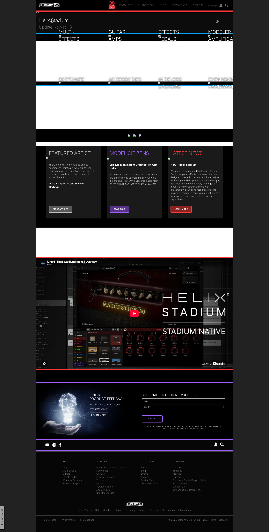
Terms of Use (49, 519)
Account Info (103, 489)
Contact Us (179, 486)
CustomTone (146, 5)
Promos (145, 477)
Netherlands (168, 510)
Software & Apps (71, 483)
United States (84, 510)
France (142, 510)
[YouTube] (47, 444)
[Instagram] (54, 444)
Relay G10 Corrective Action (111, 467)
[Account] (221, 5)
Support (198, 5)
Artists (144, 467)
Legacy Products (105, 477)
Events (144, 473)
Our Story (178, 467)
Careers (177, 477)
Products (125, 5)
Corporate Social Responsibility (189, 480)
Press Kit (177, 473)
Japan (119, 510)
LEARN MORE (181, 209)
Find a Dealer (180, 483)
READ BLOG (119, 209)
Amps (66, 467)
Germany (131, 510)
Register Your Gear (106, 493)
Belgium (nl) (213, 6)
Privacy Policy (68, 519)
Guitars (66, 473)
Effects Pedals (70, 477)
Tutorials (101, 480)
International (185, 510)
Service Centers (105, 486)
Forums (100, 483)
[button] (51, 20)
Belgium (154, 510)
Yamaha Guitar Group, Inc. (187, 489)
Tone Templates (149, 483)
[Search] (226, 5)
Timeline (177, 470)
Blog (163, 5)
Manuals (101, 473)
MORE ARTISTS (60, 209)
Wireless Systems (72, 480)
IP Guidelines (87, 519)
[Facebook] (60, 444)
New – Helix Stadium (184, 164)
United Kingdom (103, 510)
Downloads (179, 5)
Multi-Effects (69, 470)
